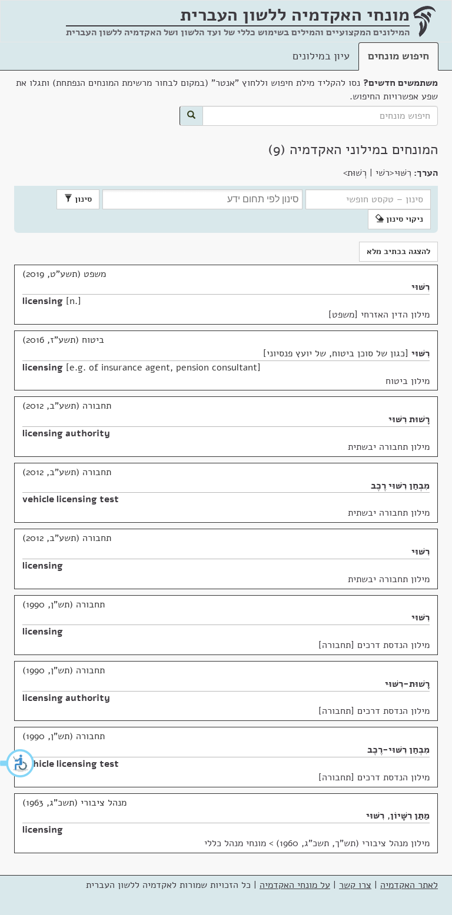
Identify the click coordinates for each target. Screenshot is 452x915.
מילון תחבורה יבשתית (389, 446)
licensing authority (66, 433)
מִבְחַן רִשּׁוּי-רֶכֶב (398, 749)
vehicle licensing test (70, 499)
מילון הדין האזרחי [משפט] (379, 314)
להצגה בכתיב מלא (398, 251)
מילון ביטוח (407, 381)
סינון (82, 199)
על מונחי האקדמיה (295, 885)
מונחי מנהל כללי (235, 843)
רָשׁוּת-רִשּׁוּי (407, 683)
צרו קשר (355, 885)
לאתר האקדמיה (409, 885)
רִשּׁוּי (420, 286)
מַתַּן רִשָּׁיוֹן (410, 815)
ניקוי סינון (403, 219)
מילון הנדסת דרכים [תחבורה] (374, 645)
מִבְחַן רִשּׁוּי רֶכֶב (400, 485)
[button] (17, 763)
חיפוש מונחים (398, 56)
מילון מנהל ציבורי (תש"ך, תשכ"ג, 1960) (353, 843)
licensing (42, 301)
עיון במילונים (321, 56)
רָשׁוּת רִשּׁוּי (409, 419)
